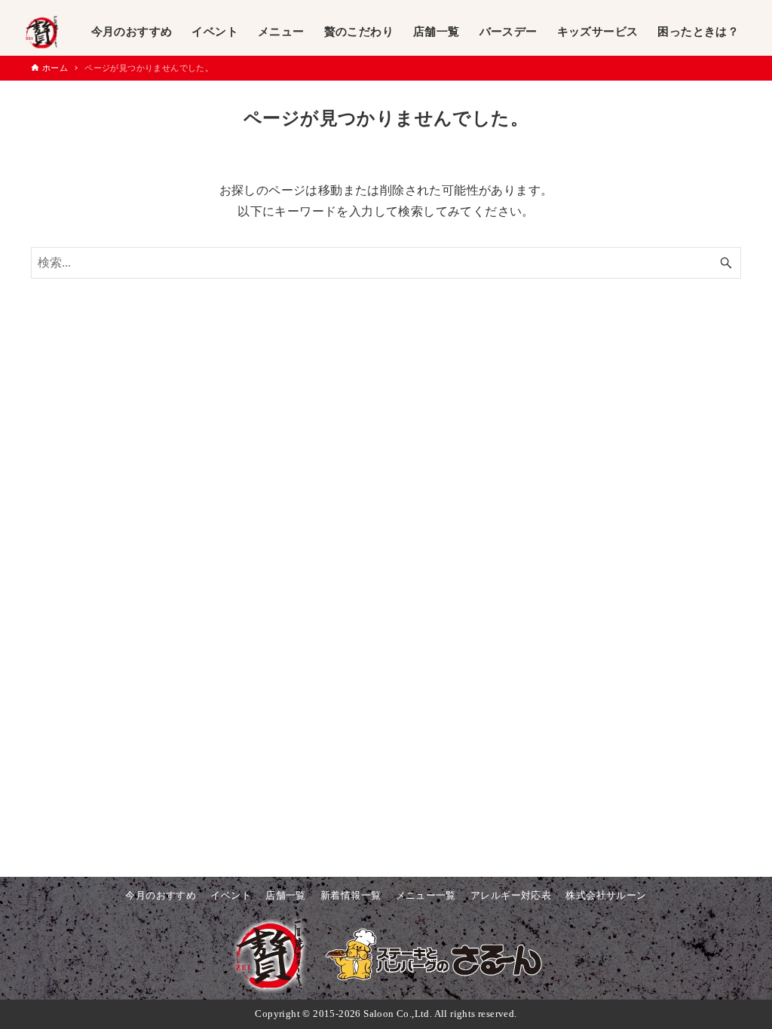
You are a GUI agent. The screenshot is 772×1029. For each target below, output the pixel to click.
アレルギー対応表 (510, 895)
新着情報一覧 (350, 895)
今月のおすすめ (160, 895)
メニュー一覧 (426, 895)
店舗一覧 (285, 895)
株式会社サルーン (605, 895)
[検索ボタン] (726, 263)
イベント (230, 895)
